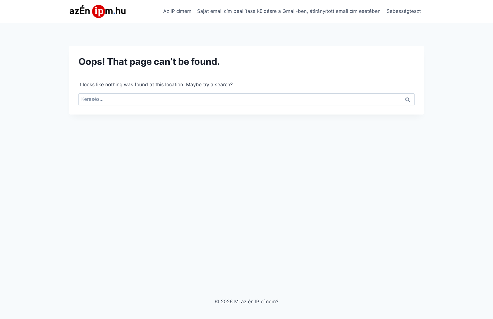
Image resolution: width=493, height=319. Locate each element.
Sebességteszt (404, 11)
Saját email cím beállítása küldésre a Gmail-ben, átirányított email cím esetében (289, 11)
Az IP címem (177, 11)
